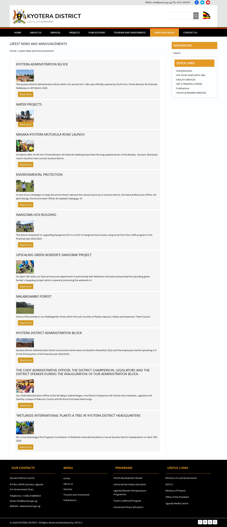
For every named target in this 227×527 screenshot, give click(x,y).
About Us (35, 32)
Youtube (208, 2)
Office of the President (177, 497)
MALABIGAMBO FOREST (33, 296)
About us (68, 483)
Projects (74, 32)
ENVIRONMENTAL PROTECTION (39, 174)
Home (17, 32)
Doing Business (184, 70)
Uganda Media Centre (176, 503)
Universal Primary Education (128, 507)
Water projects (29, 104)
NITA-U (169, 484)
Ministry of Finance (175, 490)
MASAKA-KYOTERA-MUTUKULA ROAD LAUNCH (50, 134)
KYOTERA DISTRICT (54, 16)
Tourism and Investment (76, 494)
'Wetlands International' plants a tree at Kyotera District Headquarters (78, 415)
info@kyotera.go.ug (162, 2)
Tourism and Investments (130, 32)
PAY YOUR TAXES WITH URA (190, 75)
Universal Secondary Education (130, 484)
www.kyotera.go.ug (30, 506)
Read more (26, 94)
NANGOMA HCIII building (36, 215)
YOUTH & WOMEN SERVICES (191, 92)
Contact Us (190, 32)
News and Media (164, 32)
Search (177, 53)
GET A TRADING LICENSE (189, 83)
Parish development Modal (128, 478)
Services (55, 32)
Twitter (202, 2)
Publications (96, 32)
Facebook (197, 2)
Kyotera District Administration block (49, 333)
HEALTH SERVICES (185, 79)
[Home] (19, 16)
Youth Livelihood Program (127, 500)
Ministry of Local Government (181, 478)
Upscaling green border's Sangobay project (54, 255)
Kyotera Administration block (42, 64)
